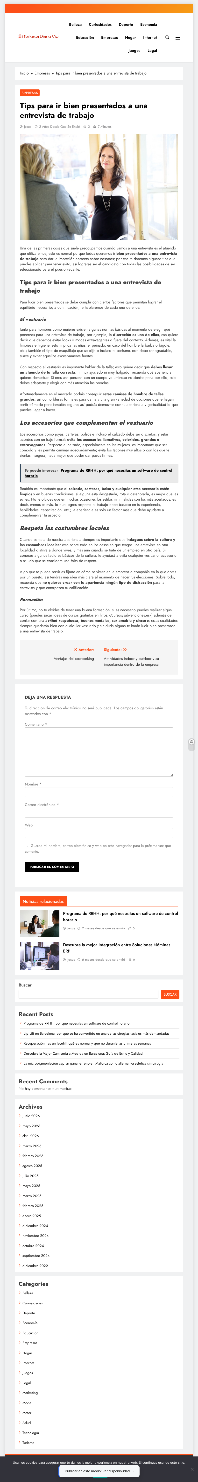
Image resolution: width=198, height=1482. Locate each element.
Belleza (75, 24)
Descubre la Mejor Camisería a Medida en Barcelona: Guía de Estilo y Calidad (83, 1053)
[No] (192, 1469)
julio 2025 (30, 1176)
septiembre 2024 (36, 1255)
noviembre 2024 (35, 1235)
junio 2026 (31, 1116)
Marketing (30, 1392)
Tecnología (30, 1432)
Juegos (134, 50)
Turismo (28, 1442)
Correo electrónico (42, 804)
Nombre (33, 784)
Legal (152, 50)
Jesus (27, 126)
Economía (148, 24)
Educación (85, 37)
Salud (26, 1423)
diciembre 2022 (35, 1265)
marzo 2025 (31, 1196)
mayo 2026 (31, 1126)
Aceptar (100, 1475)
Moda (26, 1403)
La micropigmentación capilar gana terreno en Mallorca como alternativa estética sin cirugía (93, 1063)
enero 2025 (31, 1216)
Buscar (25, 985)
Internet (150, 37)
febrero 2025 (32, 1205)
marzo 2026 (32, 1146)
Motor (26, 1412)
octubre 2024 (33, 1245)
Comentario (36, 724)
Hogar (130, 37)
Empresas (109, 37)
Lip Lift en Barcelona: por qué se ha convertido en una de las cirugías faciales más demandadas (96, 1033)
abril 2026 (30, 1136)
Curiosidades (100, 24)
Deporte (126, 24)
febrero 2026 (32, 1156)
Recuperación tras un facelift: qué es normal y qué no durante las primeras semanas (87, 1043)
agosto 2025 (32, 1165)
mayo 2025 (31, 1185)
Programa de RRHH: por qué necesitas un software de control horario (76, 1023)
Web (29, 825)
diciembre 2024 (35, 1225)
